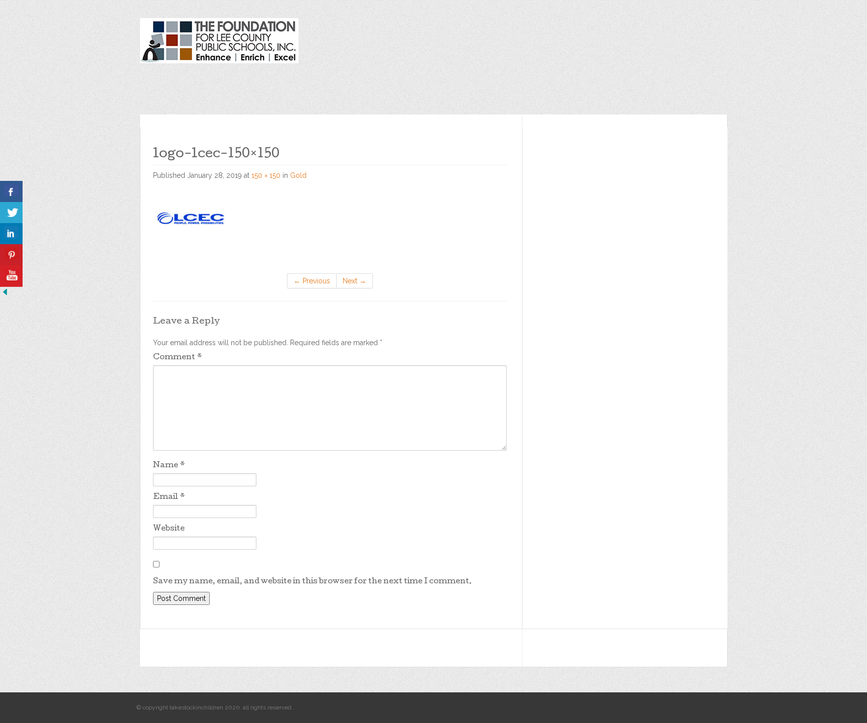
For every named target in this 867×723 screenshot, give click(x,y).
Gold (298, 175)
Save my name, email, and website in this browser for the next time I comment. (312, 582)
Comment (177, 358)
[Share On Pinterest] (11, 255)
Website (169, 529)
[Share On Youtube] (11, 276)
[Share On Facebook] (11, 191)
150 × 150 (265, 175)
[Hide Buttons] (5, 291)
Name (169, 466)
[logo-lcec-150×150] (190, 218)
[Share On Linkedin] (11, 234)
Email (169, 497)
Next (354, 281)
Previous (312, 281)
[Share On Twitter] (11, 213)
